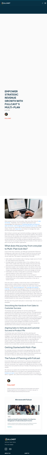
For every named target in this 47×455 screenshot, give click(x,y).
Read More (10, 426)
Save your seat (41, 11)
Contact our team (9, 373)
